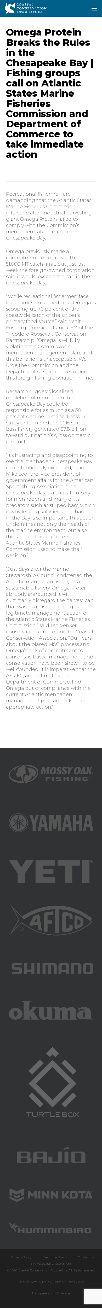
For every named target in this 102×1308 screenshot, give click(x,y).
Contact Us (86, 1257)
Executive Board (55, 1257)
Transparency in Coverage (51, 1293)
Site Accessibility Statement (51, 1263)
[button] (94, 8)
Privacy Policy (21, 1257)
